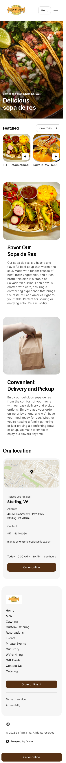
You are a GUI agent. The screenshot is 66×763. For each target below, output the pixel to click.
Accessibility (13, 705)
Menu (44, 10)
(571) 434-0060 (17, 534)
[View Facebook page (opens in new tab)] (8, 724)
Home (10, 610)
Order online (31, 567)
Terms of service (16, 699)
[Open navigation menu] (55, 10)
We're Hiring (14, 654)
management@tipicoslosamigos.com (29, 542)
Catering (12, 621)
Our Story (12, 649)
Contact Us (14, 665)
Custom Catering (18, 627)
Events (10, 638)
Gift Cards (13, 660)
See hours (50, 556)
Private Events (16, 643)
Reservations (15, 632)
